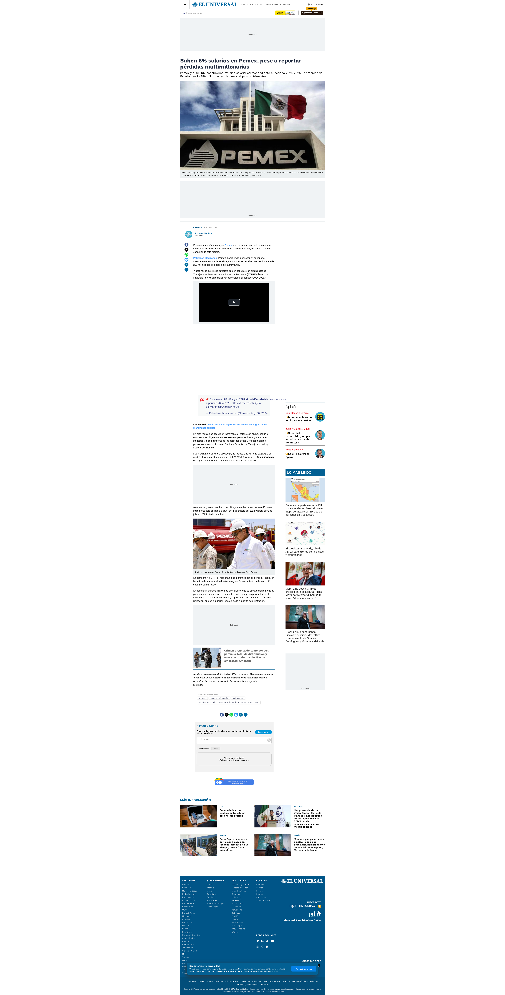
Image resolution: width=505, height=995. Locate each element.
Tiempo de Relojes (215, 903)
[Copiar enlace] (186, 265)
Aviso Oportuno (239, 891)
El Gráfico (236, 907)
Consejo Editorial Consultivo (210, 981)
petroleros (238, 698)
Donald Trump (189, 913)
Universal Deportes (191, 935)
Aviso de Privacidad (272, 981)
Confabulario (188, 944)
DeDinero (236, 913)
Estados (186, 919)
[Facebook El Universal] (262, 941)
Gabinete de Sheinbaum (188, 905)
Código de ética (232, 981)
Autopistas (212, 900)
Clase (209, 884)
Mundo (185, 910)
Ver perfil (200, 235)
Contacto (264, 984)
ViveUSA (235, 916)
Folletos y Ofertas (240, 888)
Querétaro (261, 897)
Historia (286, 981)
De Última (211, 894)
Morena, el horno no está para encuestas (299, 419)
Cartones (186, 929)
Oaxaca (259, 888)
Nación (185, 884)
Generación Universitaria (237, 902)
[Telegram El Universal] (257, 941)
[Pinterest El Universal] (262, 947)
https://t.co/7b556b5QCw (246, 403)
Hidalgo (259, 894)
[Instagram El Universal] (257, 947)
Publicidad (256, 981)
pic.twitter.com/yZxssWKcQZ (222, 406)
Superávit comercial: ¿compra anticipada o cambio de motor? (298, 437)
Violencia (246, 981)
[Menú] (185, 4)
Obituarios (236, 897)
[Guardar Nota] (186, 270)
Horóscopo (237, 926)
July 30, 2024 (259, 413)
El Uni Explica (188, 900)
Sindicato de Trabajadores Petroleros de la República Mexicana (228, 702)
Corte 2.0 (186, 888)
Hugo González (294, 449)
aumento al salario (219, 698)
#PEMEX (228, 399)
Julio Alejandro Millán (298, 428)
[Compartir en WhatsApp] (186, 255)
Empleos (236, 894)
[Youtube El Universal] (272, 941)
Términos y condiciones (247, 984)
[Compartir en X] (186, 250)
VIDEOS (250, 4)
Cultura (185, 941)
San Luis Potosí (263, 900)
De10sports (237, 910)
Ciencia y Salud (189, 951)
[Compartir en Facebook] (186, 245)
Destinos (211, 897)
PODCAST (259, 4)
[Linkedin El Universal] (267, 947)
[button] (312, 13)
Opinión (291, 407)
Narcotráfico (188, 922)
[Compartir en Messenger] (186, 260)
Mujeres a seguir (190, 891)
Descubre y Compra (241, 884)
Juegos (235, 919)
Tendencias (187, 948)
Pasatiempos (238, 922)
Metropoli (186, 916)
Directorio (191, 981)
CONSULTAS (285, 4)
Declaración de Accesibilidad (305, 981)
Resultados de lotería (238, 930)
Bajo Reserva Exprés (297, 412)
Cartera (197, 227)
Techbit (185, 957)
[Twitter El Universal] (267, 941)
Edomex (260, 884)
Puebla (259, 891)
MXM (243, 4)
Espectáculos (188, 938)
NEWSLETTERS (272, 4)
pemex (202, 698)
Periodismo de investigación (189, 895)
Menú (184, 960)
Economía (187, 932)
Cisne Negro (212, 907)
